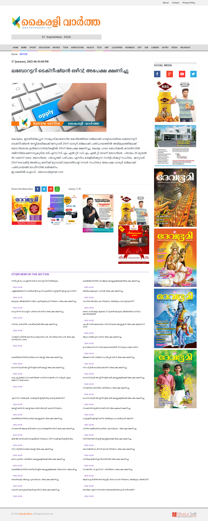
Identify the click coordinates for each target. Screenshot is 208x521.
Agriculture (77, 47)
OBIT (107, 47)
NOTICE (24, 54)
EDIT (140, 47)
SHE (146, 47)
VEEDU (174, 47)
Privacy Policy (188, 2)
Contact (175, 2)
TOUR (65, 47)
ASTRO (165, 47)
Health (90, 47)
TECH (99, 47)
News (24, 47)
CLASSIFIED (117, 47)
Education (44, 47)
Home (15, 47)
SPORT (33, 47)
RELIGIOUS (185, 47)
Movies (56, 47)
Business (130, 47)
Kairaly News (26, 514)
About (166, 2)
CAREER (155, 47)
